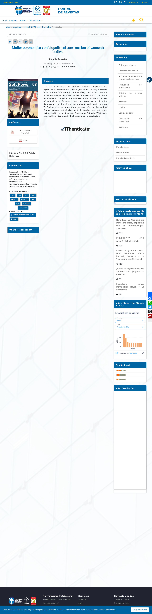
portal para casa (10, 2)
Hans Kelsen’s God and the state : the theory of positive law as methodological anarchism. (130, 224)
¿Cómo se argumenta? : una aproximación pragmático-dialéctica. (130, 272)
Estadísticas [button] (35, 20)
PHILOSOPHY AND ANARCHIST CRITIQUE (130, 239)
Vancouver (23, 208)
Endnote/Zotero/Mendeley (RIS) (23, 215)
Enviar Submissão (125, 34)
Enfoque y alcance (127, 65)
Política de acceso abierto (130, 94)
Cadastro (133, 2)
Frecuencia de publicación (130, 86)
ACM (12, 195)
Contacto (123, 127)
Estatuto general (51, 603)
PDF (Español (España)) (25, 132)
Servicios (82, 599)
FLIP (25, 140)
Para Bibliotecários (125, 158)
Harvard (24, 199)
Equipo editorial (126, 113)
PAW (80, 603)
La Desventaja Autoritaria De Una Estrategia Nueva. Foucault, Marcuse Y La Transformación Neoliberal (130, 254)
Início (8, 27)
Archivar (122, 102)
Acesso (145, 2)
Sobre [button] (23, 20)
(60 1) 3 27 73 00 (122, 599)
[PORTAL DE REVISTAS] (10, 11)
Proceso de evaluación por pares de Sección (130, 77)
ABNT (33, 195)
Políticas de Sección (128, 71)
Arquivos (13, 20)
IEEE (33, 199)
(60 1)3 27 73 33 (122, 603)
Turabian (26, 203)
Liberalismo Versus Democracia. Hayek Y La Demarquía (130, 287)
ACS (19, 195)
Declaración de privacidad (130, 120)
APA (26, 195)
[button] (149, 80)
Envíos (122, 107)
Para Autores (122, 153)
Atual (4, 20)
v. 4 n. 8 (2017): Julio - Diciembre (37, 27)
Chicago (14, 199)
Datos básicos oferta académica (57, 599)
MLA (17, 203)
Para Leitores (122, 147)
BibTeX (14, 219)
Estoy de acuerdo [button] (140, 610)
